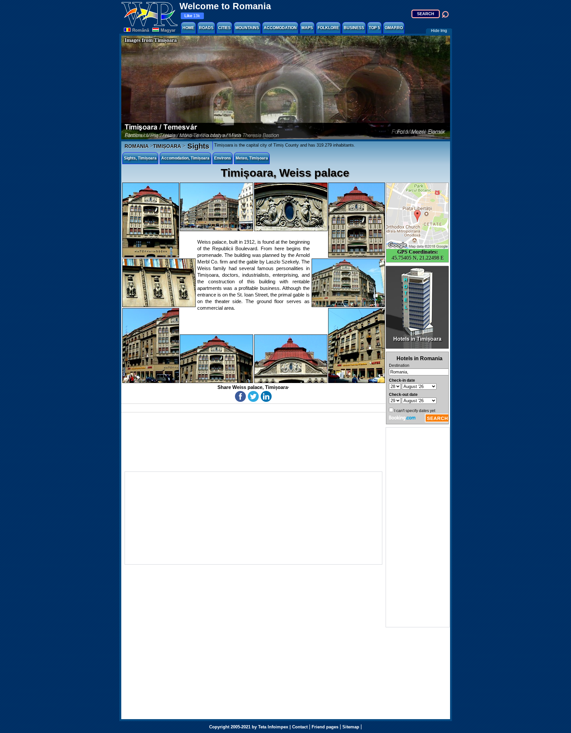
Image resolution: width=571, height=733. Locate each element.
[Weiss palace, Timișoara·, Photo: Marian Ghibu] (150, 220)
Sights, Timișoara (140, 158)
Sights (197, 146)
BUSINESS (354, 27)
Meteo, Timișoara (252, 158)
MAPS (307, 27)
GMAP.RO (394, 27)
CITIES (224, 27)
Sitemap (350, 726)
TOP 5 (374, 27)
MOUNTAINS (247, 27)
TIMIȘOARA (167, 146)
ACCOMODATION (280, 27)
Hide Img (439, 30)
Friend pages (325, 726)
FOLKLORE (328, 27)
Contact (300, 726)
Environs (222, 158)
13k (192, 16)
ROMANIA (137, 146)
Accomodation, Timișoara (185, 158)
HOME (188, 27)
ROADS (206, 27)
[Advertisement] (418, 527)
